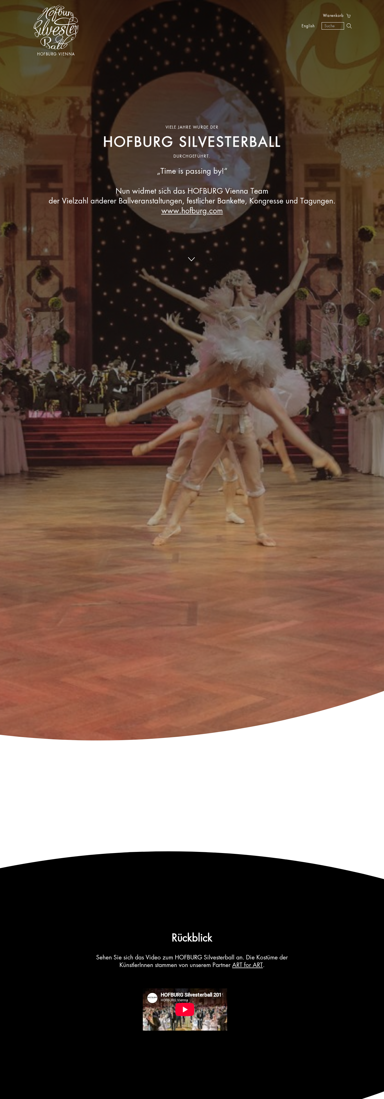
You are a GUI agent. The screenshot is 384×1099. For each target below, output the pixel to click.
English (308, 26)
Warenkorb (333, 16)
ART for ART (247, 965)
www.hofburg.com (192, 211)
